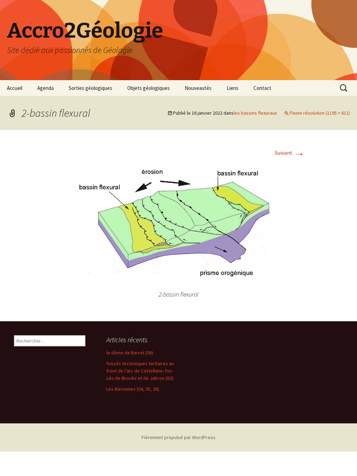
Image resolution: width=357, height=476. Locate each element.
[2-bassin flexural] (178, 224)
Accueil (14, 88)
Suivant (290, 152)
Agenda (45, 88)
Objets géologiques (148, 88)
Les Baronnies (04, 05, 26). (133, 389)
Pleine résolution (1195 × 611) (319, 113)
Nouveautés (198, 88)
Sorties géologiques (90, 88)
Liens (232, 88)
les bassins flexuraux (255, 113)
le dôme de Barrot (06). (130, 353)
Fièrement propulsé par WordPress (178, 437)
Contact (262, 88)
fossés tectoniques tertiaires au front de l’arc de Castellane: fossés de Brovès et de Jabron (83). (140, 370)
